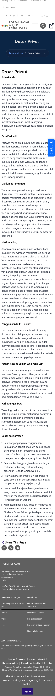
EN (42, 16)
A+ (29, 15)
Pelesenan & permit (35, 612)
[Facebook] (7, 15)
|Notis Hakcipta (43, 663)
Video (3, 618)
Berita (4, 612)
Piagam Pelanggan (35, 631)
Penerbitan (32, 597)
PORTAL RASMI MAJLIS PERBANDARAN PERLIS (19, 27)
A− (22, 15)
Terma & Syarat (17, 659)
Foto (3, 625)
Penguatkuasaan (34, 618)
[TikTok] (10, 15)
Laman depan (16, 53)
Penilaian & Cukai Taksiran (38, 625)
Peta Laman (10, 7)
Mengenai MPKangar (10, 597)
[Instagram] (14, 15)
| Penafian (26, 663)
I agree (27, 691)
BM (47, 16)
